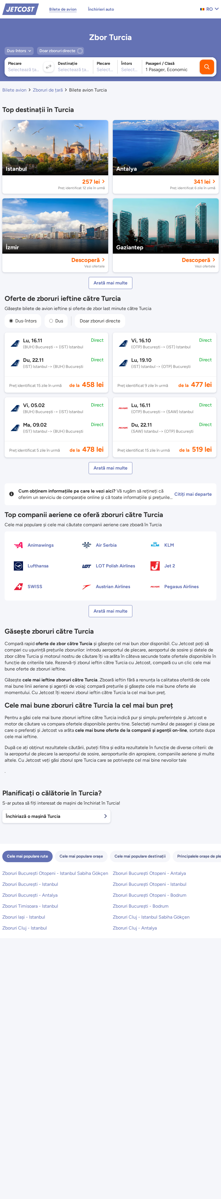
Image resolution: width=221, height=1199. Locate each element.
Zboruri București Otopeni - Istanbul (149, 884)
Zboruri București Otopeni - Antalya (149, 873)
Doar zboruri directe (100, 321)
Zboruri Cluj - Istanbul (24, 928)
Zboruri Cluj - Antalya (135, 928)
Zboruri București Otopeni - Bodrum (149, 895)
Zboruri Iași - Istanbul (23, 917)
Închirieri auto (101, 9)
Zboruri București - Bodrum (141, 906)
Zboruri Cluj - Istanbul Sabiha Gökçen (151, 917)
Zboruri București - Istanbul (30, 884)
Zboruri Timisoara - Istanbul (30, 906)
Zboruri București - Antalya (30, 895)
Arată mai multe (110, 283)
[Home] (20, 9)
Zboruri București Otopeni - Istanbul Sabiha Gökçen (55, 873)
